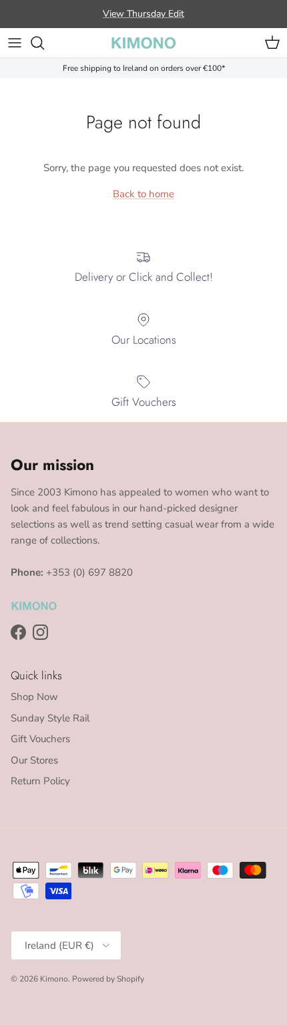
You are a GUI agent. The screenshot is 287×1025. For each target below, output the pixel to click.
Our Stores (34, 760)
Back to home (143, 194)
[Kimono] (143, 42)
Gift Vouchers (40, 739)
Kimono (54, 979)
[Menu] (14, 43)
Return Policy (40, 781)
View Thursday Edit (143, 13)
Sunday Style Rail (50, 718)
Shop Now (34, 696)
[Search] (44, 43)
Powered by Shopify (108, 979)
